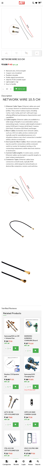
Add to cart (21, 89)
